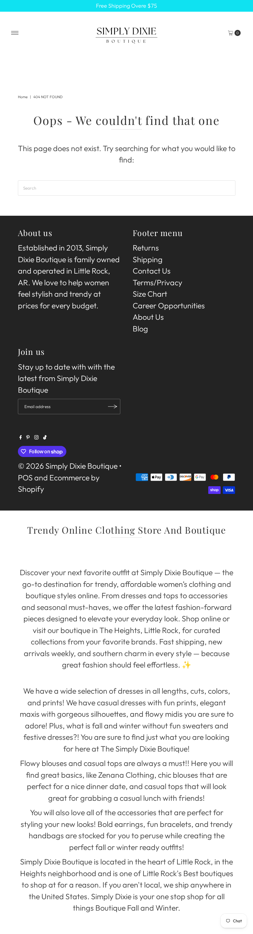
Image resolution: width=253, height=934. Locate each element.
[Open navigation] (15, 33)
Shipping (148, 259)
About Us (148, 317)
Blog (140, 329)
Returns (146, 248)
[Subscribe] (112, 406)
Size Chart (150, 294)
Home (22, 96)
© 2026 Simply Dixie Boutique (68, 466)
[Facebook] (20, 436)
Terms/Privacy (157, 282)
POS (25, 478)
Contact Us (152, 271)
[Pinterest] (28, 436)
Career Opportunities (169, 306)
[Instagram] (36, 436)
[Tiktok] (45, 436)
